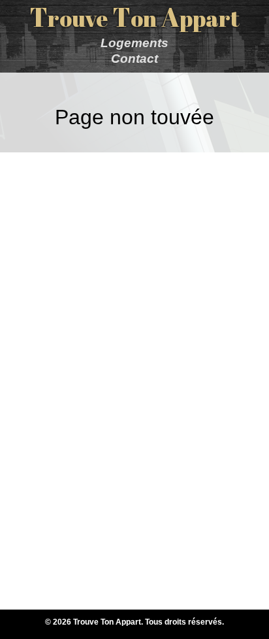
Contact (134, 58)
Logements (134, 43)
